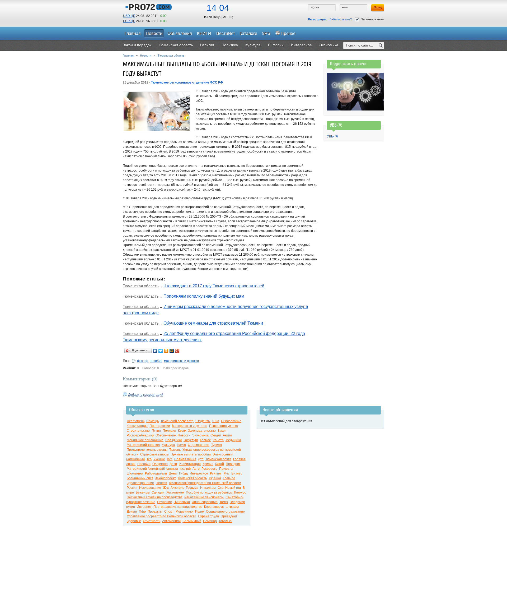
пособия (156, 361)
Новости (145, 55)
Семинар (210, 521)
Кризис (208, 464)
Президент (229, 516)
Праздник (233, 464)
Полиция (169, 430)
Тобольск (225, 521)
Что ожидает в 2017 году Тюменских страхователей (213, 286)
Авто (196, 469)
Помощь (152, 421)
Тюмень (175, 450)
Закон (222, 430)
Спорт (169, 511)
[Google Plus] (177, 350)
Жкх (166, 488)
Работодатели (156, 473)
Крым (182, 430)
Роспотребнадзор (140, 435)
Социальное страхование (225, 511)
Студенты (202, 421)
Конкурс (240, 492)
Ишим (199, 511)
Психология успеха (223, 426)
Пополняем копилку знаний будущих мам (203, 296)
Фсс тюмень (135, 421)
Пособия (144, 464)
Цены (173, 473)
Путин (156, 430)
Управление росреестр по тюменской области (161, 516)
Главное (229, 478)
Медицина (233, 440)
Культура (168, 445)
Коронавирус (214, 507)
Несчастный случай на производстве (154, 497)
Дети (173, 464)
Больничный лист (140, 478)
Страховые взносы (154, 454)
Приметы (226, 469)
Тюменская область (171, 55)
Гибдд (183, 473)
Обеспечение (166, 435)
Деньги (132, 511)
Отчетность (151, 521)
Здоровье (134, 521)
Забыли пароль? (341, 19)
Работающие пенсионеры (204, 497)
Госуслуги (191, 440)
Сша (215, 421)
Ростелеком (175, 492)
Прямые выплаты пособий (191, 454)
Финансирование (205, 502)
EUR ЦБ (129, 21)
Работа (218, 440)
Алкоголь (177, 488)
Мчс (226, 473)
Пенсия (161, 483)
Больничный (191, 521)
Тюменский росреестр (177, 421)
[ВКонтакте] (155, 350)
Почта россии (159, 426)
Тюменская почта (218, 459)
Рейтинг (216, 473)
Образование (231, 421)
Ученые (159, 459)
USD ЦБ (129, 16)
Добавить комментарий (145, 395)
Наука (181, 445)
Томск (223, 502)
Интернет (144, 507)
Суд (220, 488)
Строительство (138, 430)
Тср (149, 459)
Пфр (142, 511)
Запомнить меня (372, 19)
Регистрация (317, 19)
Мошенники (184, 511)
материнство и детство (181, 361)
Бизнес (236, 473)
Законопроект (165, 478)
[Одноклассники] (166, 350)
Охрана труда (208, 516)
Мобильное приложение (145, 440)
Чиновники (182, 502)
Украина (215, 478)
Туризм (216, 445)
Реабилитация (190, 464)
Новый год (233, 488)
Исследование (150, 488)
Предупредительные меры (147, 450)
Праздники (173, 440)
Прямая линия (185, 459)
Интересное (199, 473)
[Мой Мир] (172, 350)
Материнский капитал (143, 445)
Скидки (215, 435)
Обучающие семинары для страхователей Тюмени (213, 323)
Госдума (192, 488)
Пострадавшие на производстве (177, 507)
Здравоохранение (140, 483)
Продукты (155, 511)
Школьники (135, 473)
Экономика (200, 435)
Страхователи (198, 445)
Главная (128, 55)
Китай (219, 464)
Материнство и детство (189, 426)
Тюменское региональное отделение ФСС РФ (187, 82)
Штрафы (232, 507)
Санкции (158, 492)
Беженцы (143, 492)
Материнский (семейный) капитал (152, 469)
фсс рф (142, 361)
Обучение (164, 502)
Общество (160, 464)
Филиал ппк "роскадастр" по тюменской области (205, 483)
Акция (227, 435)
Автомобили (171, 521)
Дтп (201, 459)
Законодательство (202, 430)
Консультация (137, 426)
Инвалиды (208, 488)
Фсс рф (185, 469)
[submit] (380, 45)
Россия (132, 488)
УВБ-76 (332, 136)
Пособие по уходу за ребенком (209, 492)
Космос (205, 440)
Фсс (169, 459)
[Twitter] (160, 350)
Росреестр (209, 469)
